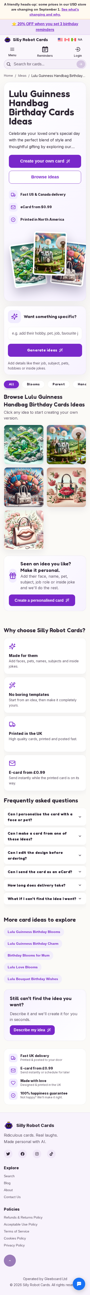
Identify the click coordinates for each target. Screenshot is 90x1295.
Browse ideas (45, 177)
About (8, 1190)
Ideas (22, 75)
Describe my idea (29, 1030)
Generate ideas (42, 350)
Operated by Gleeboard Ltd (45, 1279)
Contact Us (12, 1197)
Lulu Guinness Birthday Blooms (34, 932)
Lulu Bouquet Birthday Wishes (33, 979)
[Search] (81, 64)
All (11, 384)
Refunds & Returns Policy (23, 1217)
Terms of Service (16, 1231)
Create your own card (42, 161)
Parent (59, 384)
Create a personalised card (39, 600)
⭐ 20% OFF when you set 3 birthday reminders (45, 27)
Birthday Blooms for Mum (28, 955)
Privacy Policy (14, 1245)
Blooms (33, 384)
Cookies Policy (15, 1238)
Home (8, 75)
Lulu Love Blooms (23, 967)
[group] (24, 445)
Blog (7, 1183)
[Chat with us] (79, 1284)
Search (9, 1176)
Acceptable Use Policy (20, 1224)
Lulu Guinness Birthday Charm (33, 943)
